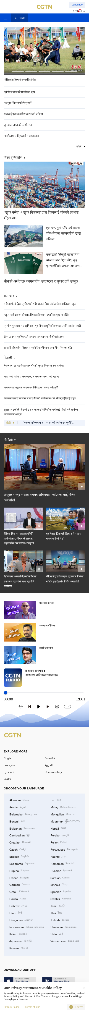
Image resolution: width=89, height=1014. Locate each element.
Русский (9, 772)
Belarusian (23, 814)
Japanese (20, 941)
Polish (58, 842)
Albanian (19, 800)
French (19, 877)
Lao (55, 800)
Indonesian (26, 927)
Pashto (58, 856)
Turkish (59, 920)
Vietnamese (64, 941)
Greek (19, 891)
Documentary (53, 772)
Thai (56, 913)
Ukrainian (63, 927)
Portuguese (64, 849)
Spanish (60, 891)
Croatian (20, 842)
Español (49, 758)
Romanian (62, 863)
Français (9, 765)
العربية (48, 765)
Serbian (60, 877)
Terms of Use (32, 1007)
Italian (18, 934)
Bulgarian (22, 828)
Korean (18, 948)
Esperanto (22, 863)
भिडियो (8, 440)
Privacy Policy (11, 1007)
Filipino (19, 870)
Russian (61, 870)
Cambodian (19, 835)
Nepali (58, 828)
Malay (63, 807)
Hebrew (18, 906)
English (8, 758)
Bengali (17, 821)
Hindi (15, 913)
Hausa (17, 898)
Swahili (60, 898)
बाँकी (79, 146)
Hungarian (21, 920)
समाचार (9, 295)
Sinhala (59, 884)
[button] (18, 71)
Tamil (57, 906)
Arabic (17, 807)
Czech (17, 849)
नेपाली (8, 357)
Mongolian (62, 814)
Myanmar (65, 821)
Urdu (56, 934)
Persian (59, 835)
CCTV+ (8, 779)
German (19, 884)
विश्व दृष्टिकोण (13, 157)
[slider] (5, 692)
